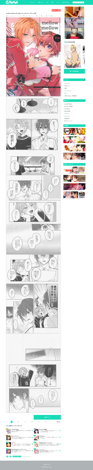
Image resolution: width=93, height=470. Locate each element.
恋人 (52, 15)
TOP (7, 456)
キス (48, 15)
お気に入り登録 (56, 10)
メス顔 (38, 15)
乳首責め (26, 15)
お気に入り (40, 2)
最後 (58, 421)
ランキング (32, 2)
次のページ (47, 417)
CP (47, 2)
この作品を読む (75, 71)
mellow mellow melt (26, 456)
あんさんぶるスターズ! (12, 15)
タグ (58, 2)
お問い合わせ (65, 2)
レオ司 (20, 15)
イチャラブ (32, 15)
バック (43, 15)
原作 (52, 2)
